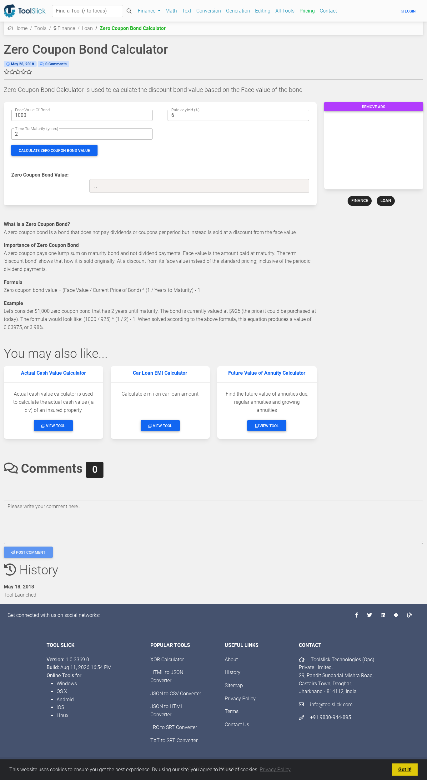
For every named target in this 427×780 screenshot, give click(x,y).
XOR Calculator (167, 659)
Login (410, 11)
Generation (238, 11)
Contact (328, 11)
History (232, 672)
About (231, 659)
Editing (262, 11)
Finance (65, 28)
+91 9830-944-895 (330, 717)
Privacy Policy (275, 769)
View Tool (55, 426)
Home (20, 28)
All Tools (284, 11)
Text (186, 11)
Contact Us (237, 725)
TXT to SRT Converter (174, 740)
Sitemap (234, 685)
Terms (232, 711)
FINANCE (359, 200)
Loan (87, 28)
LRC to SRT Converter (173, 727)
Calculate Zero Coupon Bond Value (54, 150)
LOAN (385, 200)
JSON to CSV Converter (175, 694)
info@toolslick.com (331, 705)
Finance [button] (147, 11)
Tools (40, 28)
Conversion (208, 11)
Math (171, 11)
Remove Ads (373, 107)
